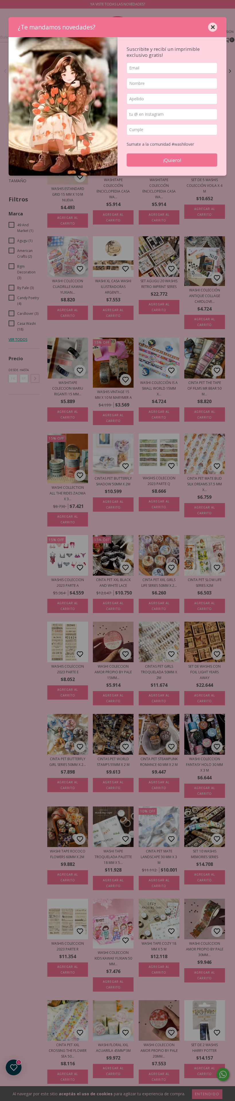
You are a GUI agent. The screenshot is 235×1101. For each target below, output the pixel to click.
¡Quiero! (172, 160)
